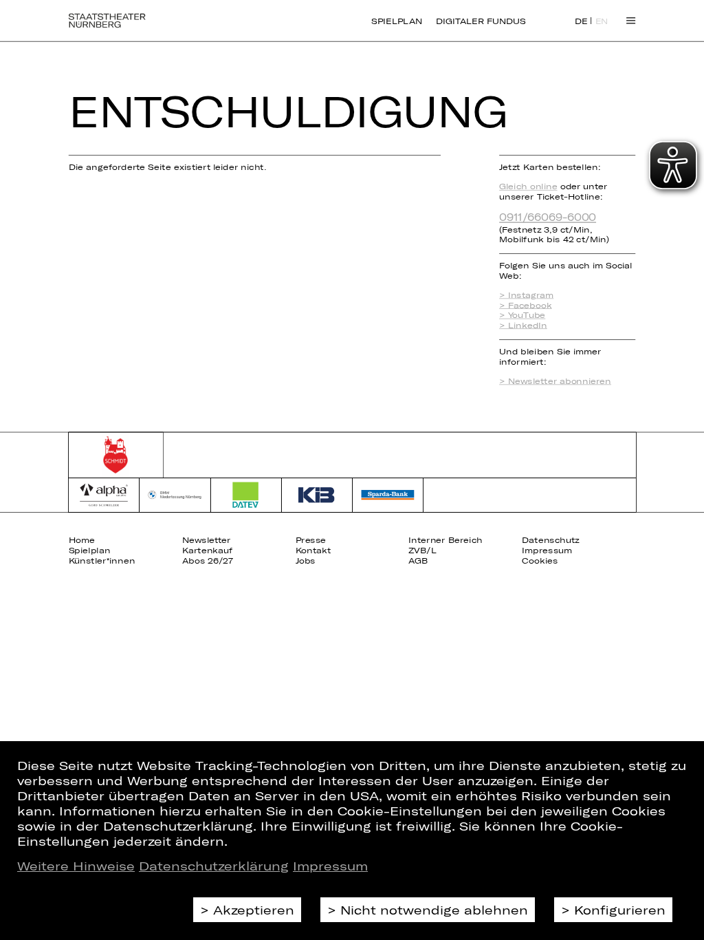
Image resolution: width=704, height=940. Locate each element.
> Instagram (526, 295)
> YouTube (522, 315)
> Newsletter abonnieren (555, 381)
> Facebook (525, 305)
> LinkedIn (523, 325)
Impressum (330, 865)
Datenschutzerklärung (214, 865)
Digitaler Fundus (480, 21)
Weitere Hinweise (76, 865)
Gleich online (528, 186)
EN (601, 21)
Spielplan (396, 21)
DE (581, 21)
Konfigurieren (620, 909)
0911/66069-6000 (547, 216)
